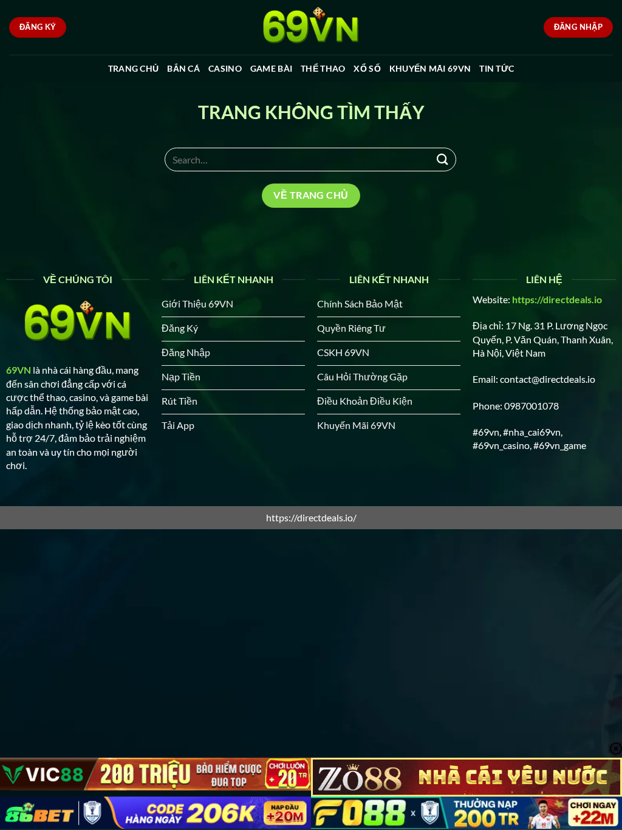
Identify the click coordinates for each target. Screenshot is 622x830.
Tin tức (496, 68)
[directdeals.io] (311, 27)
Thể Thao (323, 68)
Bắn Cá (183, 68)
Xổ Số (367, 68)
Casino (225, 68)
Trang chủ (133, 68)
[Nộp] (443, 159)
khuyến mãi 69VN (430, 68)
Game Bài (271, 68)
